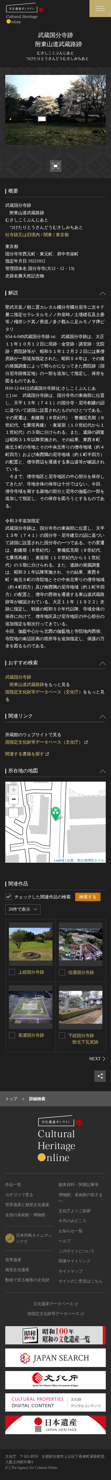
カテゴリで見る (19, 1194)
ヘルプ (65, 1241)
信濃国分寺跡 (81, 972)
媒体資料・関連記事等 (79, 1184)
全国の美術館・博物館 (25, 1215)
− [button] (14, 799)
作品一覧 (13, 1184)
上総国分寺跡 (31, 972)
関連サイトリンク (75, 1261)
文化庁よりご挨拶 (75, 1211)
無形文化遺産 (17, 1269)
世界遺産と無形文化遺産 (27, 1204)
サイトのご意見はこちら (81, 1281)
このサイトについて (77, 1251)
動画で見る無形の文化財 (27, 1280)
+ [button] (14, 790)
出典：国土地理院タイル (85, 859)
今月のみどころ (73, 1220)
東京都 (62, 234)
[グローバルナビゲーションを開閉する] (100, 8)
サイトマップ (71, 1271)
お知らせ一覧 (71, 1231)
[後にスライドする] (97, 1059)
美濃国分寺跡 (31, 1035)
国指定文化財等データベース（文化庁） (44, 692)
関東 (47, 234)
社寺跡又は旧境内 (22, 234)
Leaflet (59, 859)
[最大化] (13, 813)
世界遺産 (13, 1259)
